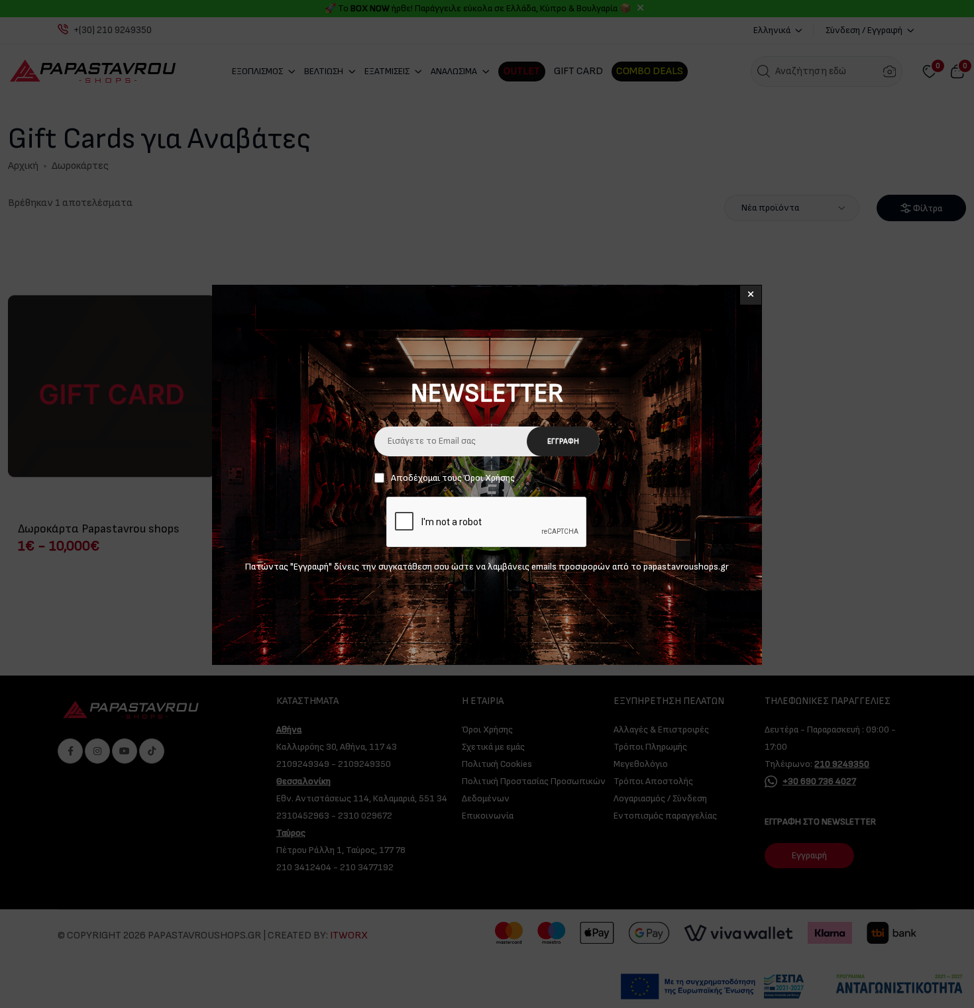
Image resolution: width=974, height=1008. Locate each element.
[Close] (750, 295)
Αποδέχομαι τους (453, 477)
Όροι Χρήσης (489, 477)
